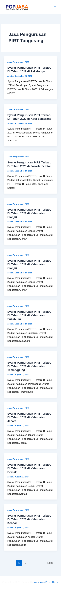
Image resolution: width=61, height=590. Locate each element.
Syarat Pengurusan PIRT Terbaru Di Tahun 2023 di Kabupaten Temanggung (29, 366)
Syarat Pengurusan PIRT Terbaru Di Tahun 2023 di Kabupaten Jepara (29, 417)
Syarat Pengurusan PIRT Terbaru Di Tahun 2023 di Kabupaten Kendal (29, 519)
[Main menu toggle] (55, 7)
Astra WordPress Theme (46, 582)
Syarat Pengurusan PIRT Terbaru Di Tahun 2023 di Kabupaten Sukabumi (29, 315)
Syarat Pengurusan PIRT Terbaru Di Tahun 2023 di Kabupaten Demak (29, 468)
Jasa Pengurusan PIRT (18, 62)
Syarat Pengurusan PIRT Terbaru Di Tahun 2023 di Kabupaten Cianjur (29, 213)
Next (51, 562)
